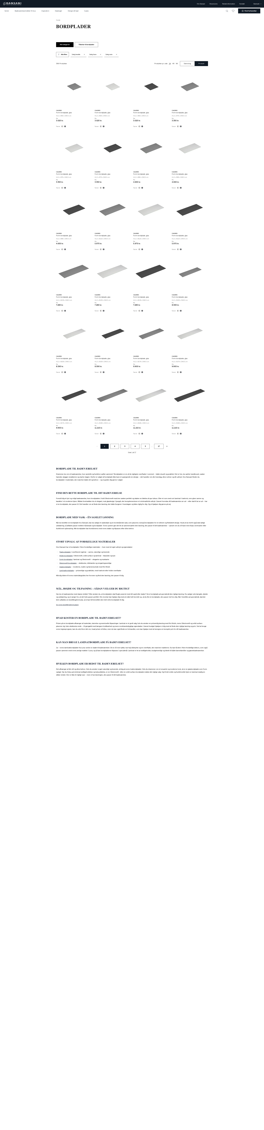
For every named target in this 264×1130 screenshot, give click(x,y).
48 (173, 64)
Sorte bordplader (65, 559)
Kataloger (58, 11)
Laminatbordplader (66, 571)
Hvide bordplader (66, 556)
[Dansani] (12, 3)
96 (177, 64)
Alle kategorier (65, 44)
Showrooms (213, 4)
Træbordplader (65, 552)
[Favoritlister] (233, 11)
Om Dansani (201, 4)
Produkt (201, 64)
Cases (86, 11)
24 (170, 64)
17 (159, 446)
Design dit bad (73, 11)
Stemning (187, 64)
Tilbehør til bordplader (86, 44)
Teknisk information (228, 4)
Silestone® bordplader (68, 563)
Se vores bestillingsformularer (67, 605)
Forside (58, 20)
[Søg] (227, 11)
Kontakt (242, 4)
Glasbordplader (65, 567)
